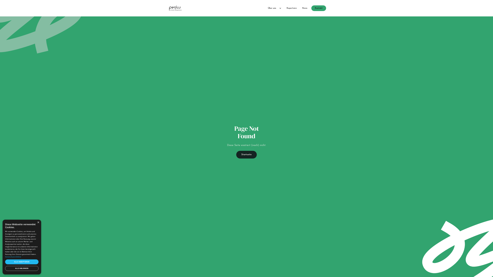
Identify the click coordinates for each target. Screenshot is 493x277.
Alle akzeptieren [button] (21, 262)
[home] (175, 8)
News (304, 8)
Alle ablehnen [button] (21, 268)
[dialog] (22, 247)
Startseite (246, 155)
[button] (273, 8)
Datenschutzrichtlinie (13, 257)
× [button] (38, 222)
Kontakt (319, 8)
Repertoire (292, 8)
